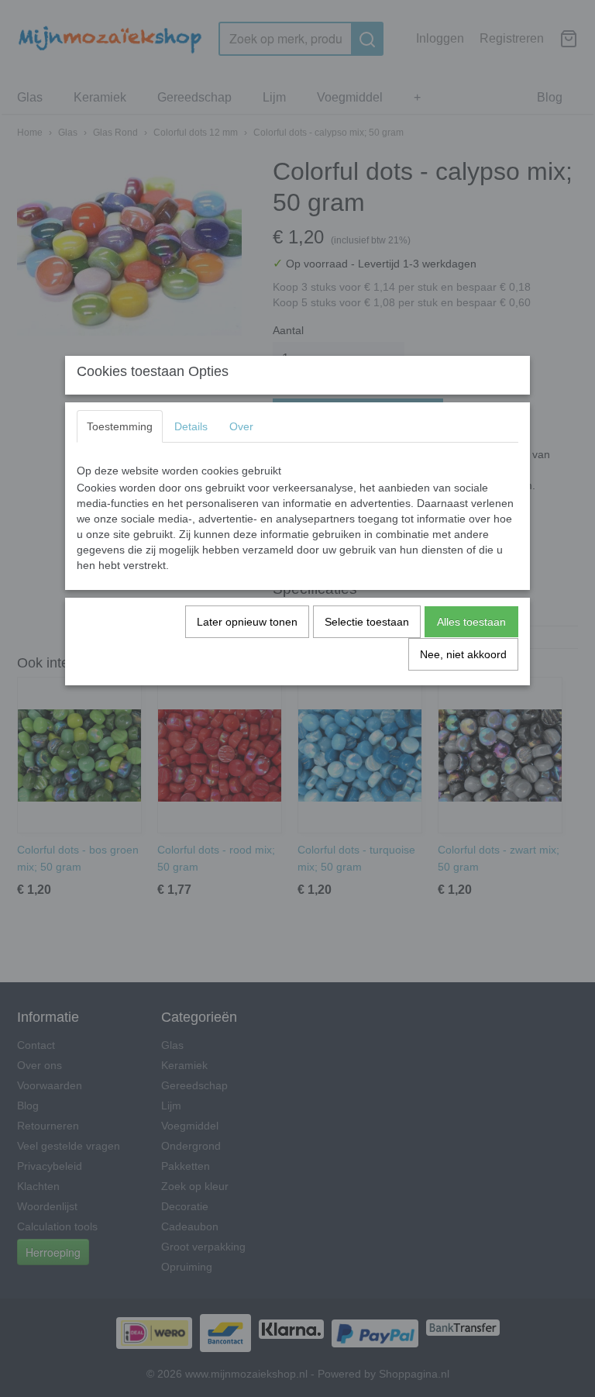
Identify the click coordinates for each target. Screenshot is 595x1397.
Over (241, 426)
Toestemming (120, 426)
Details (191, 426)
